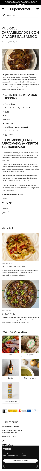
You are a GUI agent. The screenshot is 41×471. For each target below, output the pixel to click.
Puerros (7, 104)
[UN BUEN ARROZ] (20, 294)
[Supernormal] (20, 9)
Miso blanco (9, 127)
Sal (6, 115)
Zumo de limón (10, 131)
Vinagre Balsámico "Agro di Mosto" (16, 108)
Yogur (7, 123)
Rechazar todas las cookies (21, 466)
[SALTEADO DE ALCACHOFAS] (20, 247)
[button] (37, 9)
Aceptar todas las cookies (20, 460)
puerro (5, 212)
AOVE (7, 111)
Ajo (6, 134)
